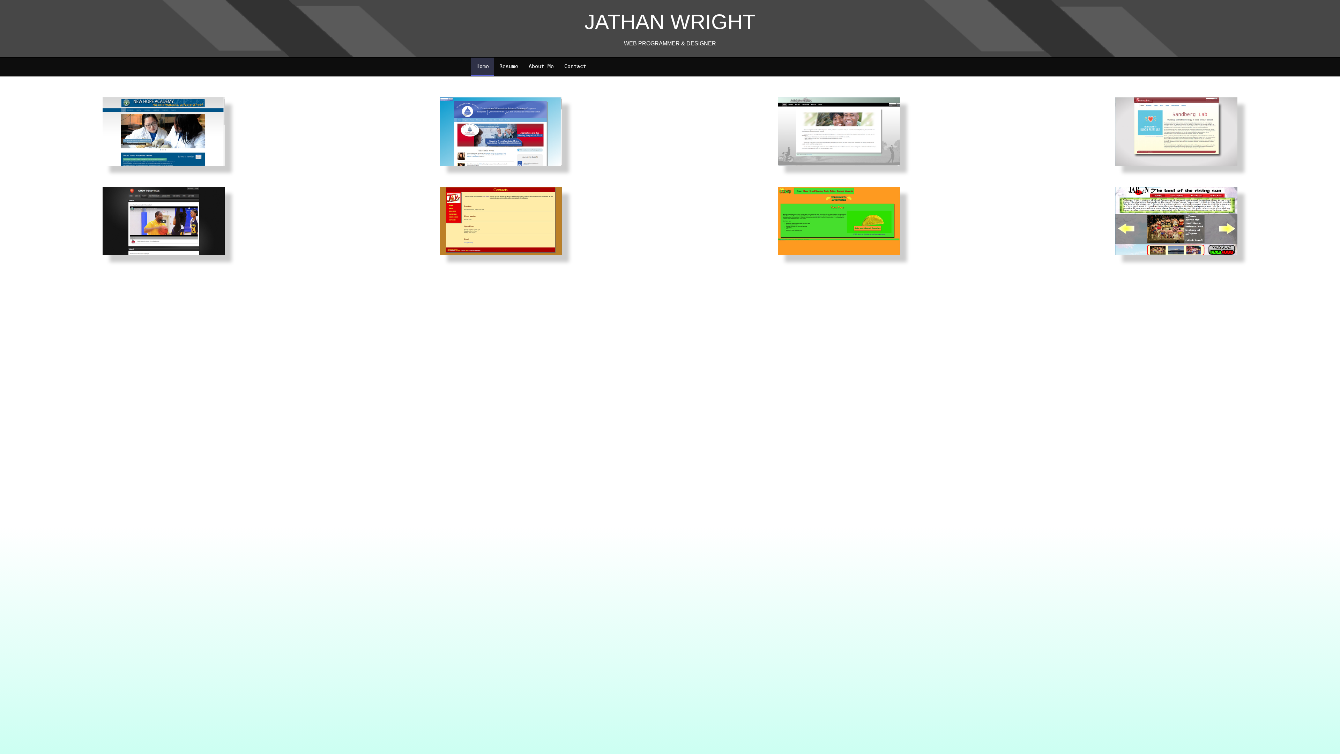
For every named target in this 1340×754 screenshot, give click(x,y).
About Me (541, 66)
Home (482, 66)
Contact (575, 66)
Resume (508, 66)
